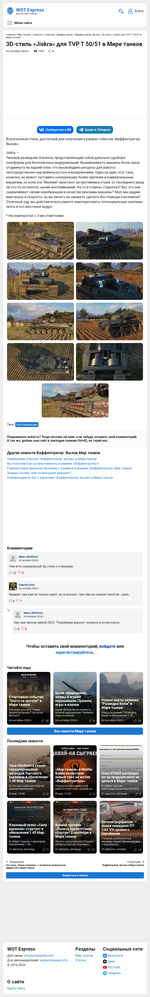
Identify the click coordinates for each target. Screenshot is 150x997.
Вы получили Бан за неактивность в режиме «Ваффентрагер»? (53, 463)
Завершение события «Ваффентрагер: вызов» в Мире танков (52, 459)
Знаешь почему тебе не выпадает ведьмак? (39, 473)
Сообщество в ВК (58, 130)
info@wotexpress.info (39, 955)
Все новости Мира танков (75, 731)
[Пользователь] (13, 558)
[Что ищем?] (121, 11)
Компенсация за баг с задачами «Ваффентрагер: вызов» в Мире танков (60, 477)
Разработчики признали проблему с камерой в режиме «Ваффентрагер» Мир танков (69, 468)
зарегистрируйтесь (74, 652)
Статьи (80, 960)
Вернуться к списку (75, 875)
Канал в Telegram (98, 130)
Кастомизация (27, 424)
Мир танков (84, 955)
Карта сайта (16, 988)
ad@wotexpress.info (54, 960)
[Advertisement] (75, 911)
